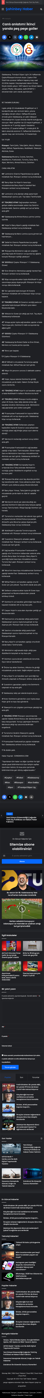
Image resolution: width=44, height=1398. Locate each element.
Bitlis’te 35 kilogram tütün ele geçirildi (31, 954)
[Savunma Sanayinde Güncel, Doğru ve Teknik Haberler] (11, 1173)
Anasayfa (7, 18)
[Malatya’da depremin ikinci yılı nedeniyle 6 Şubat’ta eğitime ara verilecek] (8, 1127)
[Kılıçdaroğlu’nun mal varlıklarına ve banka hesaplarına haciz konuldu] (8, 1097)
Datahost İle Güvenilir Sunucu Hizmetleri (32, 1182)
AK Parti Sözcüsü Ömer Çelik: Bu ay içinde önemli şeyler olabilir (11, 955)
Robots (22, 1373)
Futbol (20, 778)
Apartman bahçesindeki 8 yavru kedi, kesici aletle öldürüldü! (10, 976)
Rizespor (19, 782)
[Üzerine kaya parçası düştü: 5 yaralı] (32, 966)
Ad (3, 1027)
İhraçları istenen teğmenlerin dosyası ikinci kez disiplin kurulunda (28, 1117)
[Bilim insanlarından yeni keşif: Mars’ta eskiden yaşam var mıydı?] (8, 1255)
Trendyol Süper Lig (27, 787)
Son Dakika (34, 782)
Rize (8, 782)
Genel (9, 815)
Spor (11, 787)
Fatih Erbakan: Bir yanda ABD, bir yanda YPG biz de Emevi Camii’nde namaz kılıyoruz (28, 1086)
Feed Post (22, 1376)
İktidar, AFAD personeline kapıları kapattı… (26, 1106)
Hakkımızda (6, 1393)
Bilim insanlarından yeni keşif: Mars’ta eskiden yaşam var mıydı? (28, 1254)
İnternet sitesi (7, 1046)
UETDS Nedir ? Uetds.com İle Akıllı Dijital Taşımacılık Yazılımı (9, 1160)
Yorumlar (35, 1077)
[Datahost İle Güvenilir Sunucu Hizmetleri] (32, 1173)
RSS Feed (15, 1373)
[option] (22, 815)
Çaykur (9, 778)
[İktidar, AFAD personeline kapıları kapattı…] (8, 1108)
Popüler (8, 1077)
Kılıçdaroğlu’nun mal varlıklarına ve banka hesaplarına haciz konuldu (27, 1096)
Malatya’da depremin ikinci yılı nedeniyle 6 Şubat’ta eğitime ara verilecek (27, 1127)
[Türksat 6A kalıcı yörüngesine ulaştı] (8, 1245)
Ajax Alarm (25, 1382)
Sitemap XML (6, 1373)
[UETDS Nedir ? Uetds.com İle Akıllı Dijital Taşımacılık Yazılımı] (11, 1149)
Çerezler (33, 1393)
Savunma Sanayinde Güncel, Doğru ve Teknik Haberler (19, 820)
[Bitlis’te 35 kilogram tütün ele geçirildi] (32, 946)
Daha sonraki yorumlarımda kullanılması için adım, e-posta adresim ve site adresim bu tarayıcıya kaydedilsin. (21, 1058)
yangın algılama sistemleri (12, 1382)
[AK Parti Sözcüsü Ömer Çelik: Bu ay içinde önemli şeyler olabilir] (11, 946)
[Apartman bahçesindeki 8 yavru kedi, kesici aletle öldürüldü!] (11, 966)
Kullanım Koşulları (17, 1395)
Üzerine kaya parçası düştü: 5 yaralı (31, 974)
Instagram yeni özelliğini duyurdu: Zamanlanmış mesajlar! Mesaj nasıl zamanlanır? (26, 1266)
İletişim (13, 1393)
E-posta (5, 1036)
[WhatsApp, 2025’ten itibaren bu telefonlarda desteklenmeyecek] (8, 1277)
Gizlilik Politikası (23, 1393)
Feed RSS (30, 1373)
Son (21, 1077)
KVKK (39, 1393)
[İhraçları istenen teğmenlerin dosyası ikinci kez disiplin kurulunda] (8, 1118)
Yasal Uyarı (28, 1395)
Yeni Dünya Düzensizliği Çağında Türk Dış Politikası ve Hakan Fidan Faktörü (32, 1148)
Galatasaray (34, 778)
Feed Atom (38, 1373)
